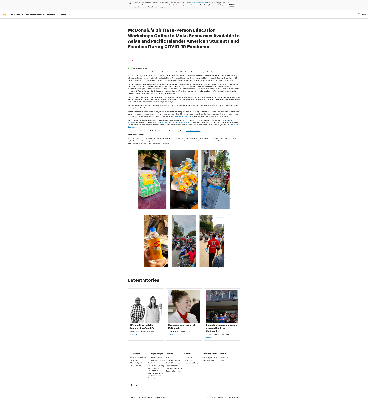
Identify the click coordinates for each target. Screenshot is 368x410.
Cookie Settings (160, 397)
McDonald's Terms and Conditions (200, 3)
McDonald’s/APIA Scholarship (181, 116)
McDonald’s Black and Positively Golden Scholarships (175, 122)
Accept (232, 4)
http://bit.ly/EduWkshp (193, 131)
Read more (133, 334)
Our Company (15, 14)
